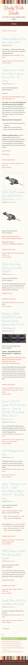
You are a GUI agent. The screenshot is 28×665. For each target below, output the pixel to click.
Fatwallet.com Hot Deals (8, 160)
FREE (12, 253)
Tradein (10, 441)
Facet (22, 388)
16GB (11, 540)
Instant (21, 163)
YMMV (3, 304)
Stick (7, 591)
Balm (7, 589)
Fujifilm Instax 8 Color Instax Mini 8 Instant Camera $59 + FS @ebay (13, 75)
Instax (3, 165)
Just (16, 61)
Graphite (4, 390)
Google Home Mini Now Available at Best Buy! (14, 602)
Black (20, 540)
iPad (14, 61)
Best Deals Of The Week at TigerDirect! (11, 642)
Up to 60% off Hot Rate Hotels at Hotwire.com (13, 651)
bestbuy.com (12, 388)
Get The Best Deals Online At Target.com (12, 646)
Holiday (10, 61)
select (6, 441)
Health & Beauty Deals (8, 580)
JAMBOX (9, 390)
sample (3, 591)
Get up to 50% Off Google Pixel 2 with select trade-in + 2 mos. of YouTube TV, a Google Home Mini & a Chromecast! (14, 410)
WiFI (12, 542)
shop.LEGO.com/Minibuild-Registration (12, 244)
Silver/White (8, 542)
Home (17, 439)
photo (19, 302)
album (7, 302)
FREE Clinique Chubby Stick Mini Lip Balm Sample (13, 554)
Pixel (3, 441)
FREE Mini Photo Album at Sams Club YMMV (12, 267)
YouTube (15, 441)
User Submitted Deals (21, 661)
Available (8, 620)
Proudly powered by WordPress (9, 661)
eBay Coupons (6, 154)
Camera (7, 163)
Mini (19, 61)
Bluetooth (18, 388)
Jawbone (14, 390)
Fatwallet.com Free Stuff (8, 249)
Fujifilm (18, 163)
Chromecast (8, 439)
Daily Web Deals (14, 10)
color (11, 163)
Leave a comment (6, 63)
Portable (21, 390)
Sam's (22, 302)
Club (10, 302)
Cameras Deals (6, 151)
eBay (14, 163)
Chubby (10, 589)
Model (22, 253)
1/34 (6, 253)
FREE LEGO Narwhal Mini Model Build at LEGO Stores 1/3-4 (13, 195)
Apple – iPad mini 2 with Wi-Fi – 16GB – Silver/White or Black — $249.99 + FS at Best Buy (14, 491)
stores (8, 255)
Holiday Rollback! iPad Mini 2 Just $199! (14, 40)
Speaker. (4, 392)
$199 (7, 61)
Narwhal (4, 255)
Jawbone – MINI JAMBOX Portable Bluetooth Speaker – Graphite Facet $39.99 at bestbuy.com (13, 321)
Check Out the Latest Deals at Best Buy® (12, 643)
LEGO (15, 253)
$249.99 (7, 540)
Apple (14, 540)
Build (9, 253)
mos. (23, 439)
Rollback (22, 61)
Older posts (5, 628)
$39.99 (7, 388)
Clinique (15, 589)
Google (13, 439)
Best (17, 540)
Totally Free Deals (7, 293)
